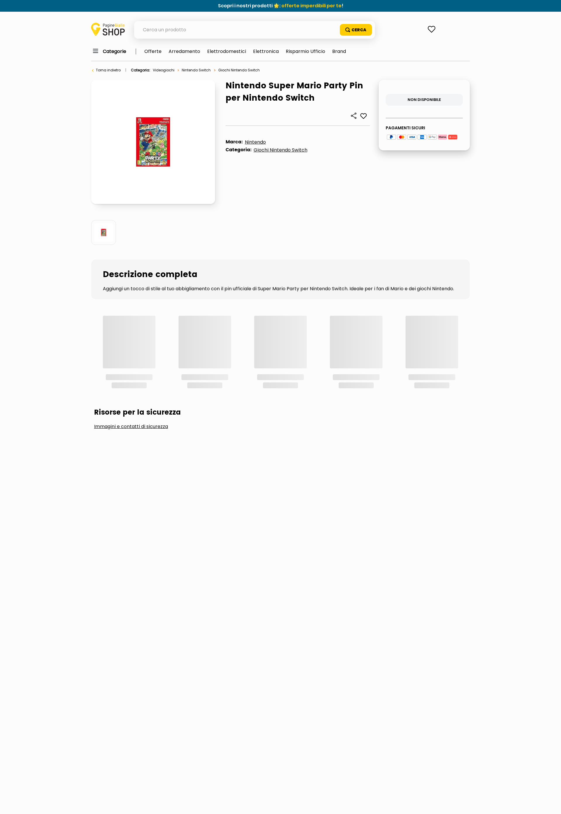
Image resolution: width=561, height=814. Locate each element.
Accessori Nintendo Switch (137, 392)
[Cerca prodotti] (356, 30)
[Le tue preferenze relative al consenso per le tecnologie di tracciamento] (550, 803)
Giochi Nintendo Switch (239, 70)
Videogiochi (163, 70)
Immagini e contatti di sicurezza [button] (131, 348)
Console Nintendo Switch (225, 392)
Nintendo (255, 142)
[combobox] (254, 30)
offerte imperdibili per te (311, 5)
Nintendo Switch (196, 70)
